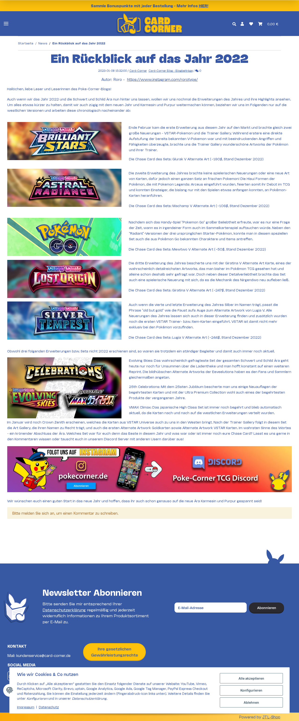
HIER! (203, 5)
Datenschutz (49, 707)
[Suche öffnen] (234, 23)
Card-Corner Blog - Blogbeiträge (171, 70)
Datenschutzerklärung (64, 609)
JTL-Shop (271, 716)
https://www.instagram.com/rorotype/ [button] (162, 79)
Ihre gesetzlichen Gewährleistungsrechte (114, 651)
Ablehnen (251, 702)
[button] (242, 23)
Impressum (25, 707)
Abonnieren (266, 608)
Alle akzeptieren (251, 678)
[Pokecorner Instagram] (149, 468)
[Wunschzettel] (250, 23)
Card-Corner (138, 70)
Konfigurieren (251, 690)
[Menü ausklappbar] (6, 24)
